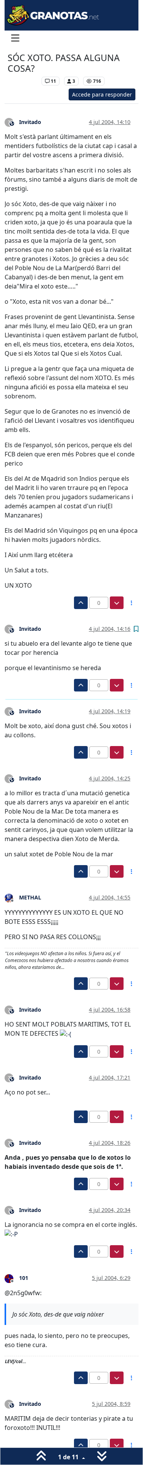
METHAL (30, 897)
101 (23, 1277)
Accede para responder (102, 94)
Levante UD (23, 81)
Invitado (30, 122)
